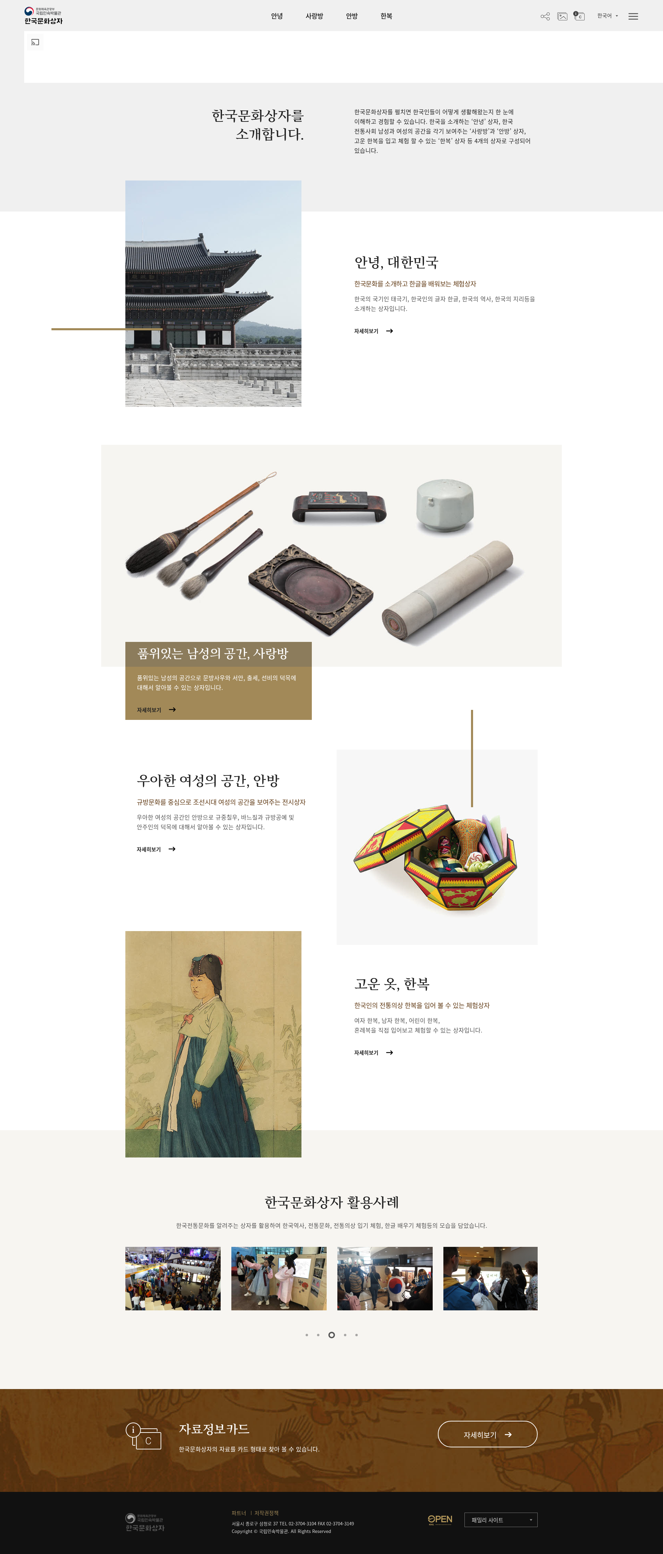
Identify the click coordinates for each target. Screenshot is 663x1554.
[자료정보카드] (579, 16)
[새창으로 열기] (440, 1520)
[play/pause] (617, 50)
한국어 (604, 15)
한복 (386, 16)
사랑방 (314, 16)
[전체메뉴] (633, 16)
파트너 (239, 1513)
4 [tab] (343, 1335)
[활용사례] (562, 16)
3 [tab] (329, 1335)
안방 (352, 16)
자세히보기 (366, 331)
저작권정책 (266, 1513)
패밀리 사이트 (487, 1520)
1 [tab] (307, 1335)
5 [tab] (356, 1335)
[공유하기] (545, 16)
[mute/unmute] (629, 50)
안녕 (277, 16)
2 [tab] (318, 1335)
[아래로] (343, 72)
